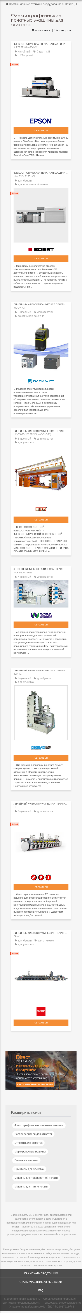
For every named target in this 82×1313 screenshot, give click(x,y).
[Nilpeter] (41, 1010)
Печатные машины (26, 1160)
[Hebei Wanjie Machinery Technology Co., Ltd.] (41, 614)
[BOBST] (41, 248)
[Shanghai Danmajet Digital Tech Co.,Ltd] (41, 380)
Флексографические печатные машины (38, 1125)
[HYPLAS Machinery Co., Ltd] (41, 508)
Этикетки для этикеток (28, 1142)
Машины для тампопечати (31, 1186)
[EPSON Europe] (41, 120)
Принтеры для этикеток (29, 1169)
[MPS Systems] (41, 876)
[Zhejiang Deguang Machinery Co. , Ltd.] (41, 747)
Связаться (41, 130)
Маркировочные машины (30, 1151)
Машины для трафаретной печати (36, 1177)
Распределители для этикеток (33, 1134)
